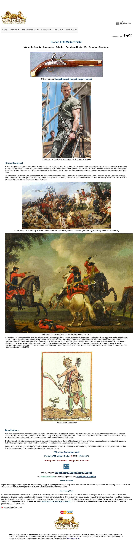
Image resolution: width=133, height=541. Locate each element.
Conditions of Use (72, 538)
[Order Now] (123, 24)
